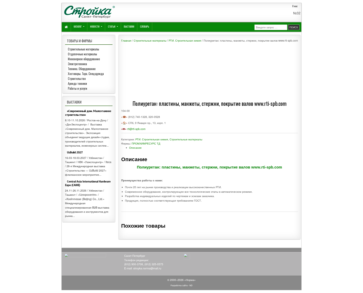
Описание (135, 147)
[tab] (213, 147)
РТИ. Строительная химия (185, 40)
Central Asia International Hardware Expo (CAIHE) (88, 183)
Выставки (129, 26)
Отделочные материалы (82, 54)
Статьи (111, 26)
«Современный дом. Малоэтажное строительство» (88, 113)
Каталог (78, 26)
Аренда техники (77, 83)
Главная (126, 40)
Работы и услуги (77, 88)
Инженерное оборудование (84, 59)
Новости (94, 26)
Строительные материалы (150, 40)
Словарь (144, 26)
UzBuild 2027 (75, 152)
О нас (295, 6)
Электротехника (77, 64)
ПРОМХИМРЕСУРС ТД (146, 143)
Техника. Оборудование (81, 68)
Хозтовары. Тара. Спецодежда (86, 73)
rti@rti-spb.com (136, 129)
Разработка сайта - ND (181, 285)
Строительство (77, 78)
